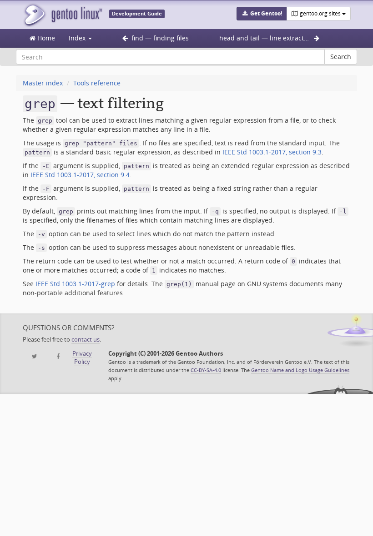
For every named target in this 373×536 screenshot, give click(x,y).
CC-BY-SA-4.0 (206, 370)
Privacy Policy (82, 358)
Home (45, 38)
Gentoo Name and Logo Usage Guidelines (300, 370)
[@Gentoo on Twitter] (34, 356)
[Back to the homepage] (62, 14)
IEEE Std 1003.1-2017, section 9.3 (272, 152)
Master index (43, 83)
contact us (85, 339)
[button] (262, 13)
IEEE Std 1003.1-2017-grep (75, 283)
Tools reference (97, 83)
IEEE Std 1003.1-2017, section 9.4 (80, 174)
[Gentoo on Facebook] (58, 356)
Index (78, 38)
